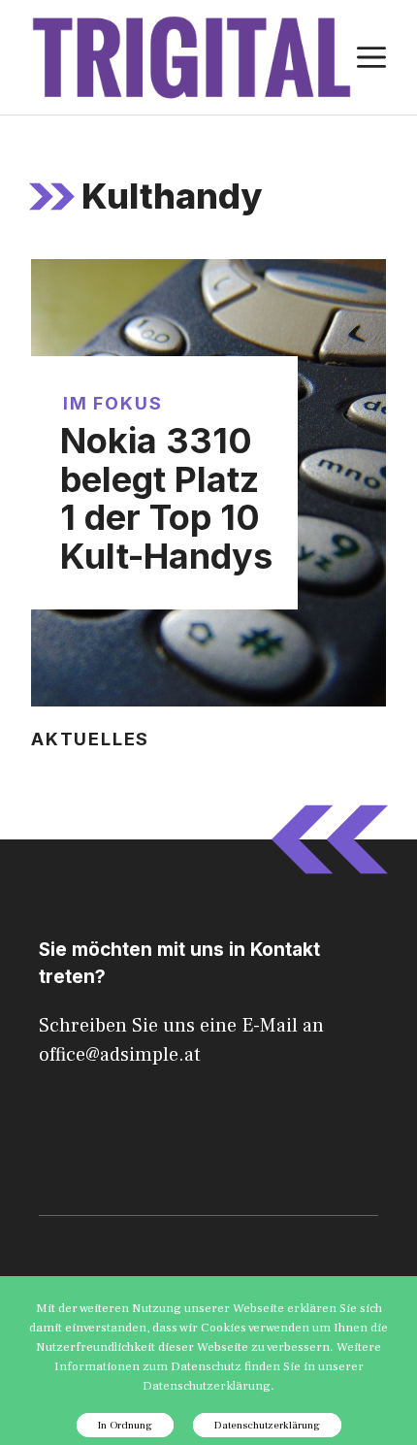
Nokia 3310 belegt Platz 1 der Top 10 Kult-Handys (166, 498)
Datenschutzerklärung (267, 1425)
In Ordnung (125, 1425)
